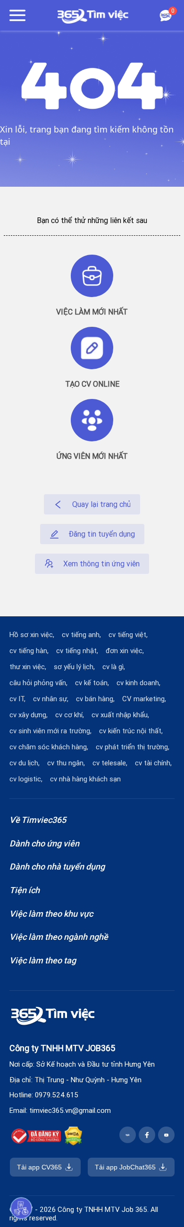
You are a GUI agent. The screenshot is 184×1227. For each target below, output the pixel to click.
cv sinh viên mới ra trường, (50, 731)
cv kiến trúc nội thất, (131, 731)
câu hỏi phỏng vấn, (38, 683)
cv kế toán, (92, 683)
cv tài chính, (153, 763)
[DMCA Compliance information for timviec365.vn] (73, 1137)
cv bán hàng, (95, 699)
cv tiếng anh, (81, 634)
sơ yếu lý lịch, (74, 667)
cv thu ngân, (66, 763)
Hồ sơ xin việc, (31, 634)
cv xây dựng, (28, 715)
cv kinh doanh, (138, 683)
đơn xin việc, (125, 651)
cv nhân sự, (50, 699)
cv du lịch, (24, 763)
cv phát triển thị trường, (132, 747)
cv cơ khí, (69, 715)
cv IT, (17, 699)
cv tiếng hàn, (29, 651)
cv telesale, (109, 763)
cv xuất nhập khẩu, (120, 715)
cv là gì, (113, 667)
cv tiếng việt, (128, 634)
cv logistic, (25, 779)
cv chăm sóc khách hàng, (48, 747)
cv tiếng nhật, (77, 651)
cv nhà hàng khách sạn (85, 779)
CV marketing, (144, 699)
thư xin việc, (27, 667)
